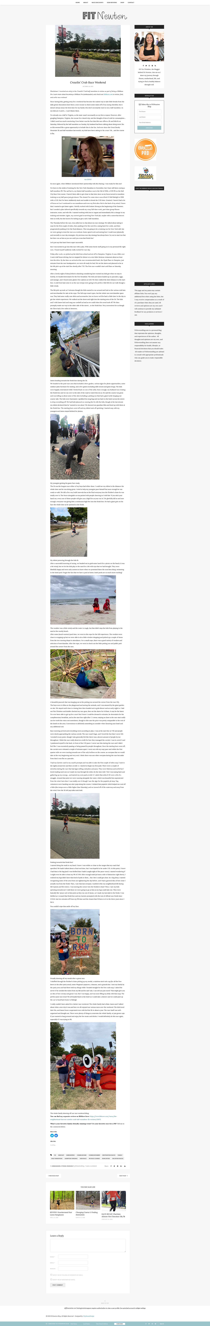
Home (78, 2)
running (70, 1166)
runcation (106, 1158)
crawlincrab (81, 1155)
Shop (122, 2)
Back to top (105, 1303)
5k (55, 1155)
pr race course (94, 1158)
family (120, 1155)
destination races (108, 1155)
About (85, 2)
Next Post (123, 1175)
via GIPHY (88, 179)
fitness (63, 1166)
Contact (131, 2)
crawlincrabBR (94, 1155)
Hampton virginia (71, 1158)
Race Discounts (97, 2)
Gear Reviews (112, 2)
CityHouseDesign (88, 1316)
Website (52, 1268)
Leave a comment (91, 1166)
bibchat (61, 1155)
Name (52, 1257)
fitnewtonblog (79, 1166)
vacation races (117, 1158)
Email (52, 1262)
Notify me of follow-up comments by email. (68, 1275)
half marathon (56, 1158)
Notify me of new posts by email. (64, 1279)
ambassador (56, 1166)
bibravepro (70, 1155)
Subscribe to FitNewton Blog (150, 105)
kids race (83, 1158)
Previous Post (54, 1175)
